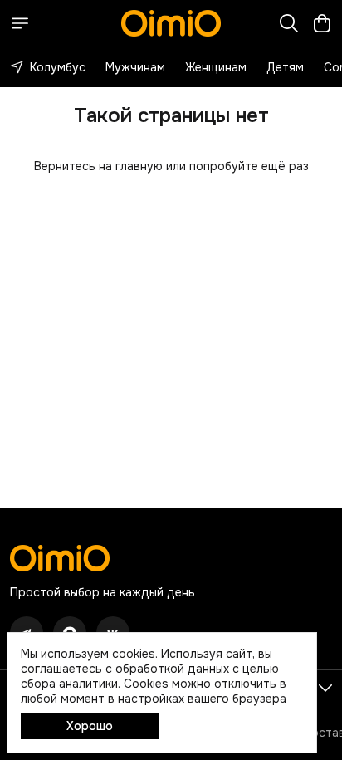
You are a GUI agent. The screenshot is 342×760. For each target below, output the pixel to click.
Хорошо (89, 725)
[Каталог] (20, 23)
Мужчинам (135, 67)
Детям (285, 67)
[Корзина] (322, 23)
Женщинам (216, 67)
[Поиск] (289, 23)
